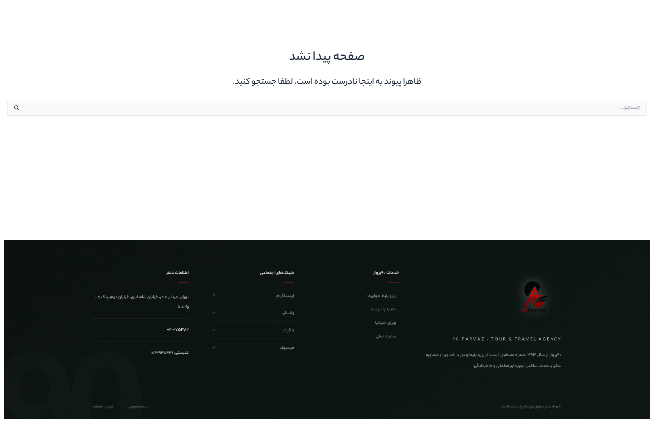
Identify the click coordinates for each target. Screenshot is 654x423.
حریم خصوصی (138, 407)
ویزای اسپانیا (385, 323)
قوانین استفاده (102, 407)
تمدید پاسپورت (383, 309)
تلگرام (253, 330)
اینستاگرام (253, 296)
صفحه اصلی (386, 336)
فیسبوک (253, 348)
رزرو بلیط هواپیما (381, 296)
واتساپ (253, 313)
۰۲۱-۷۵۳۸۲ (178, 330)
